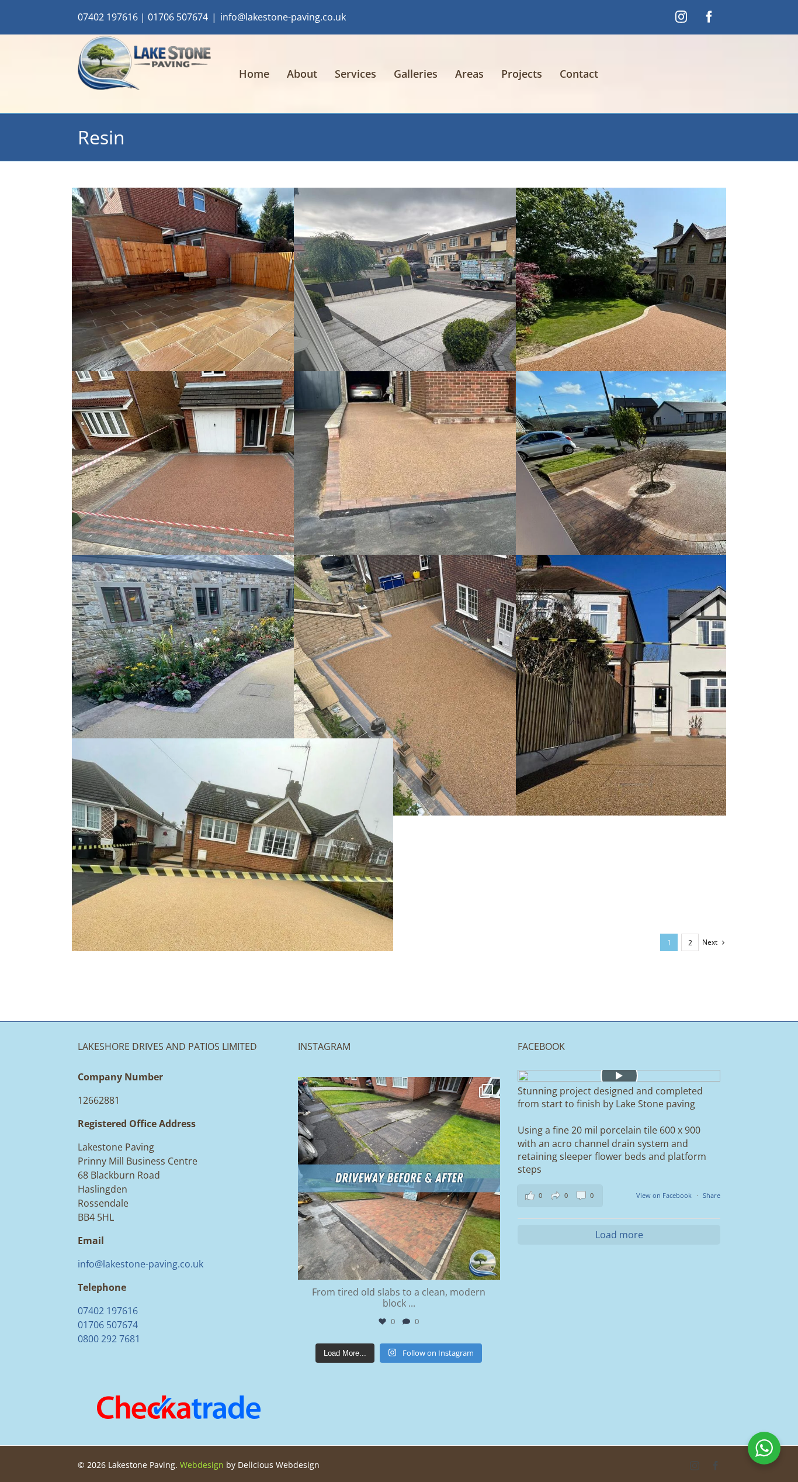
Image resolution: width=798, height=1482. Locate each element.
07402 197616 (108, 17)
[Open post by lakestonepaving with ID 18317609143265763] (399, 1178)
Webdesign (202, 1464)
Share (711, 1195)
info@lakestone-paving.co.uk (283, 17)
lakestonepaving (397, 1088)
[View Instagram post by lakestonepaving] (488, 1265)
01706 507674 (178, 17)
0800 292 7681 (109, 1338)
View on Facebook (664, 1195)
